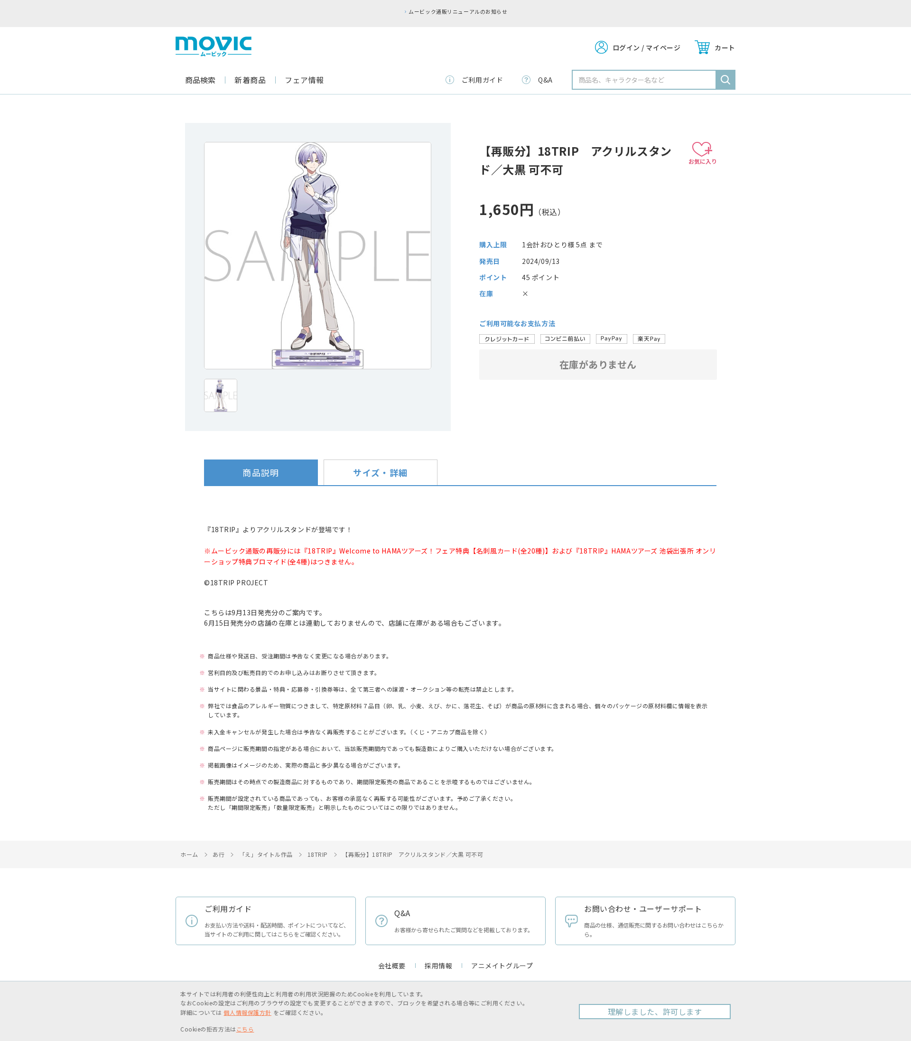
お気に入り (702, 161)
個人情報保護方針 (247, 1012)
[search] (725, 80)
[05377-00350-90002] (220, 395)
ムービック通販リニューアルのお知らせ (458, 11)
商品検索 (200, 79)
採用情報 (438, 965)
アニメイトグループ (502, 965)
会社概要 (392, 965)
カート (725, 47)
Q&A (545, 79)
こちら (245, 1029)
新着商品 (250, 79)
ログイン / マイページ (647, 47)
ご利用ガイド (482, 79)
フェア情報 (304, 79)
